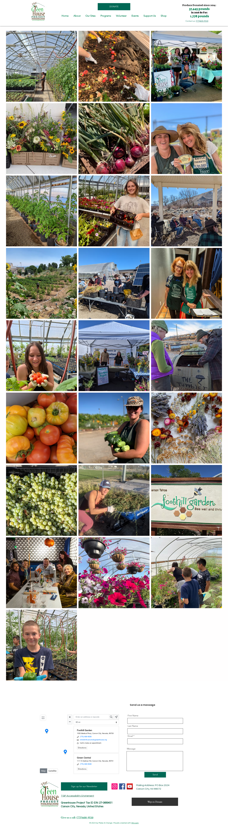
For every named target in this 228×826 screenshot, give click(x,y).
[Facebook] (122, 786)
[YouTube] (130, 786)
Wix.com (135, 823)
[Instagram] (115, 786)
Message (131, 749)
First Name (133, 715)
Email (130, 736)
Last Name (133, 726)
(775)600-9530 (202, 21)
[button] (77, 16)
